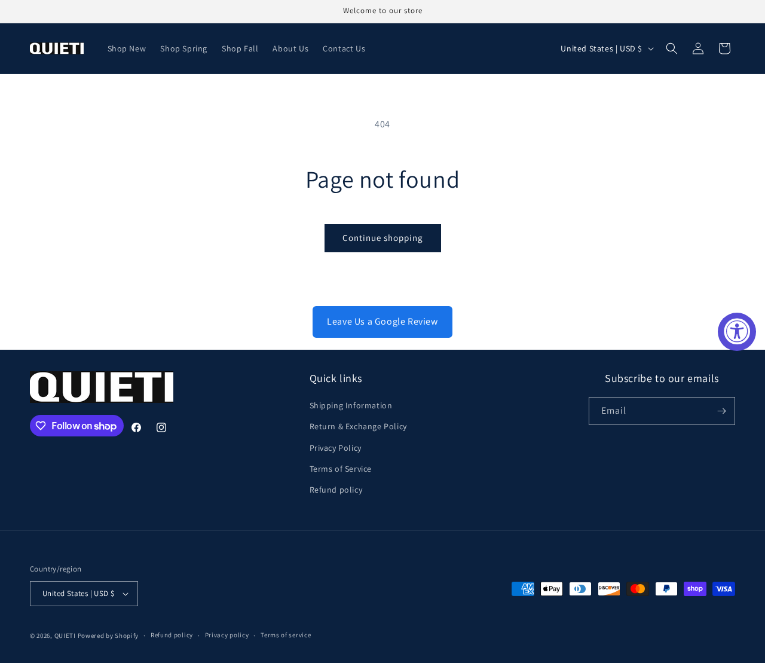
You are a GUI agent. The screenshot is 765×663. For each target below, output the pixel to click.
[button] (672, 48)
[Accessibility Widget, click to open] (737, 332)
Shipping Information (351, 405)
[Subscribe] (721, 411)
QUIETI (65, 635)
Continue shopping (382, 237)
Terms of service (286, 635)
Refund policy (336, 489)
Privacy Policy (336, 447)
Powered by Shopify (108, 635)
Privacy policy (227, 635)
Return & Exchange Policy (358, 426)
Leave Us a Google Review (382, 321)
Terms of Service (341, 468)
